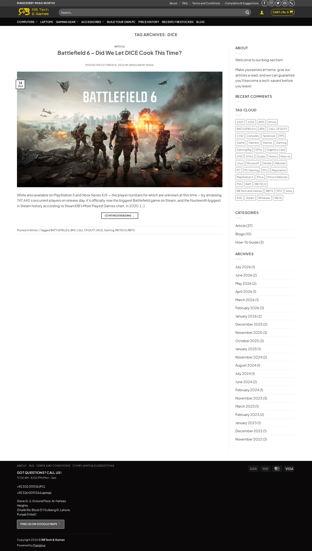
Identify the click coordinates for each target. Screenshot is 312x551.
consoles (253, 135)
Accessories (91, 22)
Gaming (109, 230)
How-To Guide (247, 242)
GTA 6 (249, 156)
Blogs (240, 234)
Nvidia (267, 163)
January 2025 (246, 349)
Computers (25, 22)
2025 (240, 122)
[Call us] (292, 3)
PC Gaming (251, 170)
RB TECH (120, 230)
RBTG (131, 230)
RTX (279, 191)
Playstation (279, 170)
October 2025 (247, 341)
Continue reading (120, 215)
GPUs (259, 149)
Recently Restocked (178, 22)
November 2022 (248, 439)
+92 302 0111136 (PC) (31, 486)
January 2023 (246, 423)
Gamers (254, 142)
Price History (148, 22)
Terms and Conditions (206, 3)
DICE (99, 230)
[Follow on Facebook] (264, 3)
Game (241, 142)
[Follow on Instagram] (271, 3)
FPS (281, 135)
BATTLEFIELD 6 (60, 230)
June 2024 (243, 382)
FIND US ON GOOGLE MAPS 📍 (40, 524)
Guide (261, 156)
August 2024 (245, 365)
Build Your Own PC (121, 22)
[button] (262, 12)
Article (119, 46)
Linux (240, 163)
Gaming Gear (66, 22)
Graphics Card (275, 149)
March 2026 (245, 299)
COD (240, 135)
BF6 (73, 230)
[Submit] (247, 12)
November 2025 (248, 332)
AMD (261, 122)
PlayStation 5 (245, 177)
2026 (250, 122)
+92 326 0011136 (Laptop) (34, 492)
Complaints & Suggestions (242, 3)
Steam (250, 198)
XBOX (278, 198)
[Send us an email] (285, 3)
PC (238, 170)
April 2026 (243, 291)
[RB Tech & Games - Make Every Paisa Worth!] (34, 12)
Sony (289, 191)
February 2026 (247, 308)
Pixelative (39, 545)
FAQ (185, 3)
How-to (285, 156)
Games (267, 142)
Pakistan (280, 163)
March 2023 (245, 406)
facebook (269, 135)
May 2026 (243, 283)
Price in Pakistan (277, 177)
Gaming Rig (244, 149)
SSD (239, 198)
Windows (264, 198)
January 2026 (246, 316)
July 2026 (243, 267)
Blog (200, 22)
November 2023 (248, 398)
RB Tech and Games (249, 191)
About (173, 3)
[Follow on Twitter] (278, 3)
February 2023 (247, 414)
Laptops (46, 22)
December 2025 (249, 324)
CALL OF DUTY (86, 230)
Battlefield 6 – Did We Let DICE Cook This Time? (120, 52)
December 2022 (249, 431)
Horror (273, 156)
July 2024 (243, 373)
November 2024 (248, 357)
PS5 (239, 184)
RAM (248, 184)
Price (260, 177)
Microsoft (253, 163)
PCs (265, 170)
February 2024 (247, 390)
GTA (239, 156)
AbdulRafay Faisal (141, 64)
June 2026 (243, 275)
